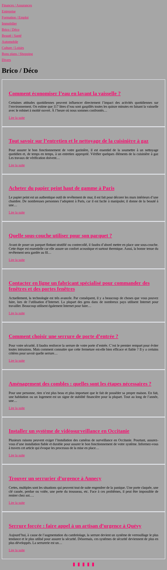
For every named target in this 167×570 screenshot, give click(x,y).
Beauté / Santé (12, 35)
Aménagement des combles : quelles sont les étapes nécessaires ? (80, 383)
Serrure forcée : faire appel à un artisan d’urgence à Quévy (75, 526)
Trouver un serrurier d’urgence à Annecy (55, 478)
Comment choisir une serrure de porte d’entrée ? (63, 336)
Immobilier (9, 23)
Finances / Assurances (17, 5)
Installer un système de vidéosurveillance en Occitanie (69, 431)
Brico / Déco (10, 29)
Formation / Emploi (15, 17)
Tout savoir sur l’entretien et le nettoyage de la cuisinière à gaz (79, 141)
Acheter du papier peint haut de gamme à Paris (61, 188)
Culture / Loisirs (13, 48)
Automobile (10, 42)
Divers (6, 60)
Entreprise (9, 11)
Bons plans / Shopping (17, 54)
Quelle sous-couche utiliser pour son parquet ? (60, 235)
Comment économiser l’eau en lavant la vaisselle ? (65, 93)
